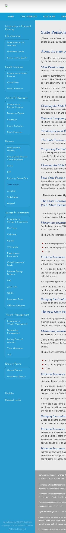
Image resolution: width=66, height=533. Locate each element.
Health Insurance (14, 66)
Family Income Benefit (17, 57)
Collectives (12, 234)
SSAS (10, 165)
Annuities (11, 191)
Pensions (9, 141)
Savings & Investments (17, 212)
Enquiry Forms (13, 363)
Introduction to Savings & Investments (17, 220)
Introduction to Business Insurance (15, 105)
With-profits (12, 247)
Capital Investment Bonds (15, 263)
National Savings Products (15, 273)
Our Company (29, 16)
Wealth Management (17, 314)
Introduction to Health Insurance (17, 74)
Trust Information (15, 348)
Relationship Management (13, 331)
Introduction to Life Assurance (15, 44)
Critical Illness (13, 82)
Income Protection (15, 88)
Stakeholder (12, 197)
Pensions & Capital (15, 113)
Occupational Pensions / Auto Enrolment (17, 158)
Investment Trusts (15, 299)
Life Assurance (12, 36)
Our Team (49, 16)
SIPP (9, 172)
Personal (11, 203)
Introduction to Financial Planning (18, 28)
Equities (10, 240)
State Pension (13, 184)
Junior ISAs (12, 286)
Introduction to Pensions (13, 149)
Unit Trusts (12, 228)
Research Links (13, 399)
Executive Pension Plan (17, 178)
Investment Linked (15, 51)
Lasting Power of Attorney (15, 340)
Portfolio (9, 393)
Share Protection (14, 132)
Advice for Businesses (16, 97)
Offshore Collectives (16, 305)
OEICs (10, 293)
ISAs (9, 280)
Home (11, 16)
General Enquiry (14, 370)
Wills (9, 354)
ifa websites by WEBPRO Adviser (17, 522)
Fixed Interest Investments (13, 254)
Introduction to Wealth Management (17, 322)
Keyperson (12, 119)
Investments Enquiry (16, 376)
